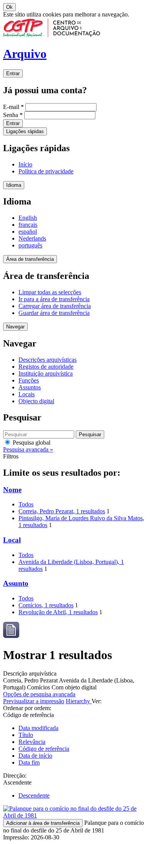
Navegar (15, 327)
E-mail (13, 107)
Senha (13, 115)
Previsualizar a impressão (33, 701)
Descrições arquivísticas (47, 359)
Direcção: (15, 775)
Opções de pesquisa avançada (39, 694)
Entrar (13, 73)
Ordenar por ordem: (27, 708)
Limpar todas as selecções (49, 292)
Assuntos (29, 387)
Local (12, 540)
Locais (26, 394)
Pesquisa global (30, 442)
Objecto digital (36, 401)
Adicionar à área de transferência (43, 823)
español (27, 231)
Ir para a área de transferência (54, 299)
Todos (25, 504)
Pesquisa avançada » (28, 449)
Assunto (15, 583)
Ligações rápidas (25, 131)
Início (25, 164)
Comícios (45, 605)
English (27, 217)
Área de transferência (30, 259)
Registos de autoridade (45, 366)
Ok (9, 7)
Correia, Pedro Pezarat (61, 511)
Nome (12, 490)
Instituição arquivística (45, 373)
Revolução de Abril (58, 612)
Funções (28, 380)
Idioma (13, 185)
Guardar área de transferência (54, 313)
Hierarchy (79, 701)
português (30, 245)
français (27, 224)
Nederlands (32, 238)
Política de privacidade (45, 171)
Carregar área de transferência (54, 306)
